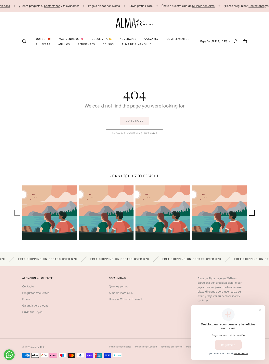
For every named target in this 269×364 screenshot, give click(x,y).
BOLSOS (108, 44)
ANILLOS (64, 44)
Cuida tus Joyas (32, 312)
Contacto (28, 286)
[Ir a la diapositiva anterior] (17, 213)
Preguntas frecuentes (35, 293)
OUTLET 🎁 (43, 38)
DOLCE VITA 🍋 (102, 38)
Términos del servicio (172, 346)
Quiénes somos (118, 286)
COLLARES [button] (151, 38)
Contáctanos (52, 5)
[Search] (24, 41)
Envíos (26, 299)
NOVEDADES (128, 38)
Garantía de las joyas (35, 305)
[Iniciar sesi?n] (235, 41)
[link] (134, 121)
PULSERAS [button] (43, 44)
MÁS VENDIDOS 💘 (71, 38)
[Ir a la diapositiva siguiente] (252, 213)
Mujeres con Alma (203, 5)
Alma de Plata (38, 347)
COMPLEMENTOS (177, 38)
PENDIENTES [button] (86, 44)
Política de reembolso (120, 346)
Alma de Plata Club (121, 293)
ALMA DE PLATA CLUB (136, 44)
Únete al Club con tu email (125, 299)
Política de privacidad (146, 346)
